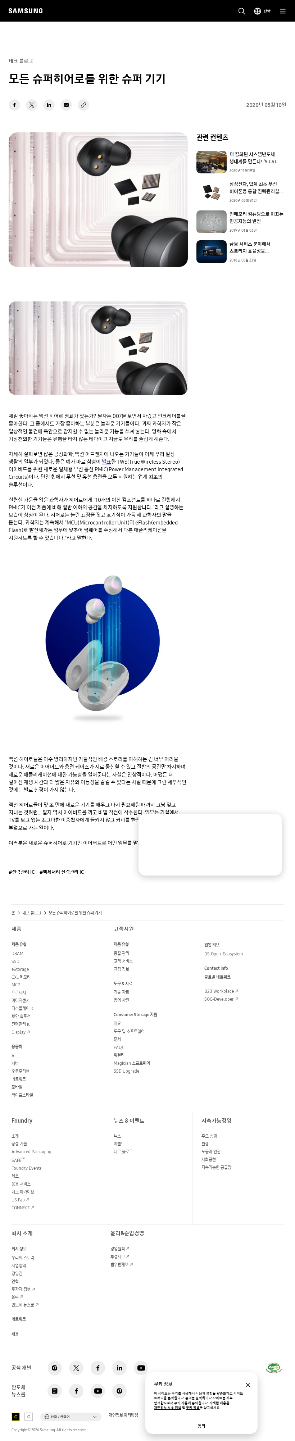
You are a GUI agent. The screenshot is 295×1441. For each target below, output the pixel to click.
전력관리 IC (21, 1024)
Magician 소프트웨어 (132, 1063)
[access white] (28, 1417)
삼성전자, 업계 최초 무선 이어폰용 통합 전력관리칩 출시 (254, 188)
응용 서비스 (21, 1184)
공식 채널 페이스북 (98, 1368)
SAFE (18, 1160)
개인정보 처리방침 (123, 1415)
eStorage (20, 969)
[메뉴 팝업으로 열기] (282, 11)
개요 (117, 1023)
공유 (83, 105)
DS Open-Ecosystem (223, 954)
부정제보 (117, 1257)
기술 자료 (121, 992)
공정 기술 (19, 1144)
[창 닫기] (248, 1385)
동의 (201, 1426)
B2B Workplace (219, 991)
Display (19, 1032)
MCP (16, 985)
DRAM (17, 953)
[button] (70, 1417)
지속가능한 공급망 (216, 1167)
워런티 (119, 1055)
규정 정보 (121, 969)
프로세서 (19, 993)
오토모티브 (21, 1071)
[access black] (16, 1417)
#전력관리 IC (22, 872)
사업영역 (19, 1266)
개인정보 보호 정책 (167, 1407)
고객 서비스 (123, 961)
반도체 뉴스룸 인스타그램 (119, 1391)
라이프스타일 (22, 1095)
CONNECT (21, 1208)
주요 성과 (209, 1136)
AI (13, 1056)
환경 (205, 1144)
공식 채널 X (76, 1368)
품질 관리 (121, 953)
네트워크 (19, 1079)
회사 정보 (19, 1249)
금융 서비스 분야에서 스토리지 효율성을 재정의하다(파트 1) (250, 247)
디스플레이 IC (23, 1008)
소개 (15, 1136)
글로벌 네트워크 (217, 977)
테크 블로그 (31, 913)
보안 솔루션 (21, 1016)
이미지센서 (21, 1000)
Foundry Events (26, 1168)
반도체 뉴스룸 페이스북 (76, 1391)
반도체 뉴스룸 (23, 1305)
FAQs (118, 1047)
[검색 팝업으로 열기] (241, 11)
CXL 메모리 (21, 977)
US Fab (18, 1200)
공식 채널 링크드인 (119, 1368)
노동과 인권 (211, 1152)
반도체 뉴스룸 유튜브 (98, 1391)
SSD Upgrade (126, 1071)
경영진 (17, 1273)
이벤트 (119, 1144)
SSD (15, 961)
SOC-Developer (219, 999)
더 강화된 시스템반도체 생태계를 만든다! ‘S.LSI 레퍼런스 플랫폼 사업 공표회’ (258, 158)
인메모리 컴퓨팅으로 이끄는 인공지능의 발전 (256, 217)
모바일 (17, 1087)
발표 (106, 461)
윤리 (15, 1297)
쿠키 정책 (193, 1407)
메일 (66, 105)
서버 (15, 1063)
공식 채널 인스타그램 (54, 1368)
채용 (15, 1334)
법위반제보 (119, 1265)
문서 (117, 1039)
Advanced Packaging (31, 1152)
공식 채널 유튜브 (141, 1368)
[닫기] (270, 825)
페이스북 (14, 105)
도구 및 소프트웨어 (129, 1031)
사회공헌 (208, 1159)
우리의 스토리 (23, 1258)
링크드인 (49, 105)
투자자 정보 (21, 1289)
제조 (15, 1176)
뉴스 (117, 1136)
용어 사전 (121, 1000)
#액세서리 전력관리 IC (62, 872)
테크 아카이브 (23, 1192)
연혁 (15, 1281)
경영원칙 (117, 1249)
